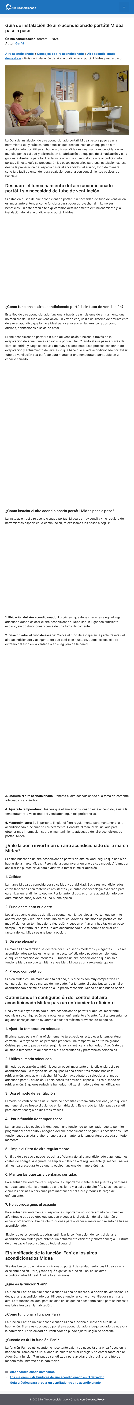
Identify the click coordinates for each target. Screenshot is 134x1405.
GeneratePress (95, 1399)
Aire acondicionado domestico (32, 1372)
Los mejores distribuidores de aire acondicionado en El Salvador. (57, 1377)
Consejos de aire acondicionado (60, 53)
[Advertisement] (67, 243)
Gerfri (19, 43)
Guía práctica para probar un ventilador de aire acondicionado (55, 1382)
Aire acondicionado (19, 53)
